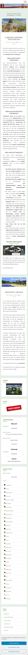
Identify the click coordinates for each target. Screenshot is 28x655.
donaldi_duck (9, 514)
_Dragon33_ (9, 485)
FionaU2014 (8, 518)
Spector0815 (9, 580)
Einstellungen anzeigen (14, 651)
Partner (6, 630)
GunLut (19, 42)
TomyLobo (8, 591)
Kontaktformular (8, 627)
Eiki (20, 295)
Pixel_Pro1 (8, 573)
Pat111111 (8, 565)
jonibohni (8, 525)
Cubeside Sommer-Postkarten (14, 38)
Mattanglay (8, 554)
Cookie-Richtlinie (8, 617)
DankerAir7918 (9, 511)
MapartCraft (22, 201)
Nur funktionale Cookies (14, 647)
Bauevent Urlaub (14, 292)
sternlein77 (8, 587)
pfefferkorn (8, 569)
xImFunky (8, 598)
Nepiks (7, 562)
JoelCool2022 (9, 522)
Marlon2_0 (8, 551)
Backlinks (6, 614)
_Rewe (7, 489)
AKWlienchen (9, 492)
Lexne (7, 540)
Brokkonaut (9, 507)
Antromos (8, 496)
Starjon (7, 584)
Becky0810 (8, 503)
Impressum (7, 624)
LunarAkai (8, 544)
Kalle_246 (8, 529)
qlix (6, 576)
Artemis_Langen (10, 500)
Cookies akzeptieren (14, 643)
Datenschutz (7, 620)
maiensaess (8, 547)
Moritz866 (8, 558)
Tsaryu (7, 595)
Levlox (7, 536)
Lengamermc (9, 533)
